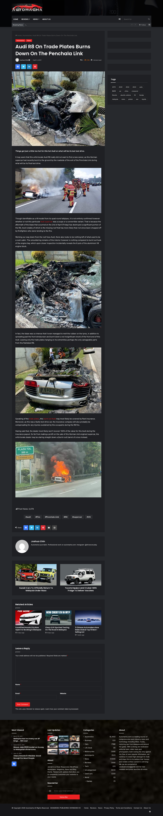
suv (137, 99)
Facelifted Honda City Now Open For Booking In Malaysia (28, 628)
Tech (87, 766)
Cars (86, 744)
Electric (114, 95)
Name (18, 684)
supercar (78, 517)
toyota (144, 99)
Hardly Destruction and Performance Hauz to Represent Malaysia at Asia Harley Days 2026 (59, 25)
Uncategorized (90, 770)
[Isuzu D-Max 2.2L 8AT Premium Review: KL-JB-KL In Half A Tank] (52, 745)
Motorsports (89, 755)
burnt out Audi (50, 419)
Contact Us (138, 808)
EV (135, 95)
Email (18, 693)
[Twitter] (23, 66)
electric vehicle (126, 95)
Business (88, 740)
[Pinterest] (35, 66)
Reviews (24, 19)
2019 (114, 87)
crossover (135, 91)
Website (63, 693)
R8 (66, 517)
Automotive (27, 35)
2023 (134, 87)
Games (89, 781)
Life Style (88, 748)
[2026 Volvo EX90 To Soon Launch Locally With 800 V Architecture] (52, 751)
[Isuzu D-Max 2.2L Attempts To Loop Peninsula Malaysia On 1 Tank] (64, 751)
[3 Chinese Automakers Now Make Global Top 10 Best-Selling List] (88, 617)
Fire (38, 517)
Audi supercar (46, 221)
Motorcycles (89, 751)
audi (29, 517)
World (87, 777)
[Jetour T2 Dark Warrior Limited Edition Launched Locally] (75, 745)
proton (130, 99)
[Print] (54, 527)
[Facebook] (17, 66)
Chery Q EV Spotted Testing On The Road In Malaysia (57, 628)
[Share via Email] (48, 527)
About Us (46, 19)
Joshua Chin (24, 60)
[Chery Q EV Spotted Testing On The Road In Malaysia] (58, 617)
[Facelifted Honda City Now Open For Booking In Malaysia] (28, 617)
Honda (141, 95)
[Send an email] (29, 60)
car (120, 91)
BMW (114, 91)
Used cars (88, 774)
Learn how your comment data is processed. (62, 709)
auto (140, 87)
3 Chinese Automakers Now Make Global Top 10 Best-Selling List (87, 629)
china (126, 91)
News (35, 19)
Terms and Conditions (124, 808)
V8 (89, 517)
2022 (127, 87)
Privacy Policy (109, 808)
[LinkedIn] (29, 66)
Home (15, 19)
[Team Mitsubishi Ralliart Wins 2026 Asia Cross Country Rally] (75, 751)
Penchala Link (52, 517)
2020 (120, 87)
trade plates (34, 419)
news (123, 99)
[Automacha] (27, 8)
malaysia (115, 99)
